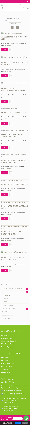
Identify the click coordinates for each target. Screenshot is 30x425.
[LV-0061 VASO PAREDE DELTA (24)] (15, 180)
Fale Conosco (5, 372)
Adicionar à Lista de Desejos (10, 49)
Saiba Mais (8, 45)
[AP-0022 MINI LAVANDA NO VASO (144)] (15, 33)
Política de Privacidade (7, 419)
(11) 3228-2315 (20, 390)
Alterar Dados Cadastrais (8, 341)
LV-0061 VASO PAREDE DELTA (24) (14, 184)
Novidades (6, 311)
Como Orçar (4, 357)
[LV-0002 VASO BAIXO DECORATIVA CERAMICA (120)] (15, 84)
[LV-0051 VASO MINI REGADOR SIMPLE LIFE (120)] (15, 155)
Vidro (5, 302)
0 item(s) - (24, 5)
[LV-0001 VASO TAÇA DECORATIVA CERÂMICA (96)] (15, 58)
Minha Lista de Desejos (8, 344)
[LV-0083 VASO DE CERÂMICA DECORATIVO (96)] (15, 253)
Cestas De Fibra (7, 315)
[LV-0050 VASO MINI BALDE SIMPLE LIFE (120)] (15, 131)
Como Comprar (5, 360)
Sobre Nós (4, 369)
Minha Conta (5, 335)
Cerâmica (6, 295)
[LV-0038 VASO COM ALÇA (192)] (15, 109)
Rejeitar (25, 423)
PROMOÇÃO (6, 318)
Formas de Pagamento (8, 363)
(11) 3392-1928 (20, 393)
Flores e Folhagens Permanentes (14, 289)
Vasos (14, 292)
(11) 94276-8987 (8, 393)
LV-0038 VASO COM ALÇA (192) (13, 112)
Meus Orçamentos (6, 338)
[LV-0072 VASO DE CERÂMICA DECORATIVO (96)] (15, 227)
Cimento (6, 298)
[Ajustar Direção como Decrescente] (15, 20)
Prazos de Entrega (6, 366)
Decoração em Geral (14, 309)
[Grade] (12, 27)
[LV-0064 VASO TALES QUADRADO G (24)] (15, 202)
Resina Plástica (8, 305)
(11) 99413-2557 (8, 390)
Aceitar (18, 423)
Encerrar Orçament (6, 347)
